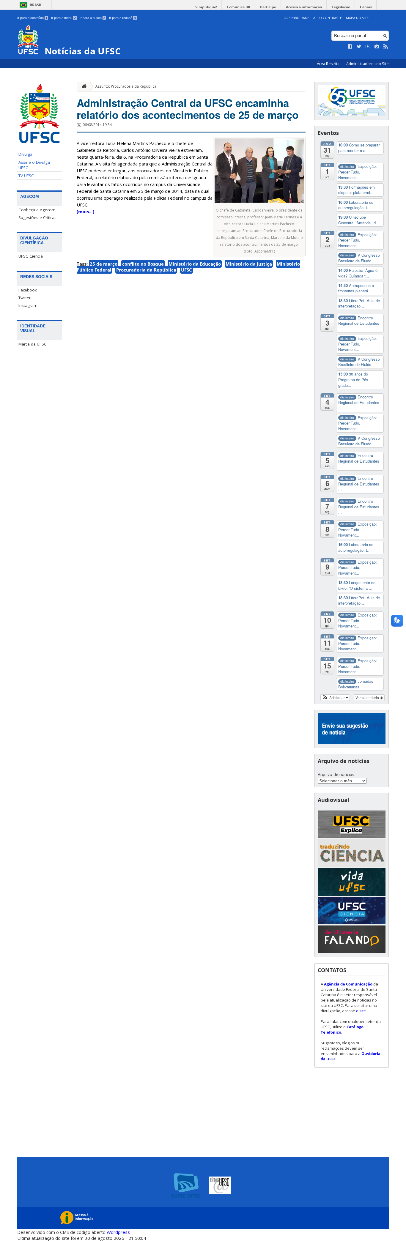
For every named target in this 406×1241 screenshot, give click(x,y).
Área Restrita (328, 63)
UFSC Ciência (30, 256)
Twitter (24, 297)
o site (361, 1010)
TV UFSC (26, 175)
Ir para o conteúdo (32, 18)
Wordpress (118, 1232)
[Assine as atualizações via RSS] (385, 46)
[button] (335, 698)
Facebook (27, 290)
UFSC (186, 270)
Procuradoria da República (146, 270)
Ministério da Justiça (249, 264)
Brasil (36, 4)
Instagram (27, 305)
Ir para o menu (63, 18)
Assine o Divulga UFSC (34, 165)
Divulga (25, 154)
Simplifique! (206, 7)
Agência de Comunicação (348, 984)
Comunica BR (238, 7)
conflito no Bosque (143, 264)
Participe (268, 7)
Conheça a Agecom (37, 209)
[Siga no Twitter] (359, 46)
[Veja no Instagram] (376, 46)
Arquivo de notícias (336, 774)
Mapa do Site (357, 17)
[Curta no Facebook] (350, 46)
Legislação (341, 7)
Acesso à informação (304, 7)
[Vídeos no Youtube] (368, 46)
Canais (366, 7)
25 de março (103, 264)
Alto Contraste (327, 17)
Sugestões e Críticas (37, 217)
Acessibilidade (296, 17)
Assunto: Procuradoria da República (125, 86)
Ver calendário (367, 697)
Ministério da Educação (195, 264)
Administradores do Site (367, 63)
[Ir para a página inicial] (82, 86)
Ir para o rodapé (122, 18)
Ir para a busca (92, 18)
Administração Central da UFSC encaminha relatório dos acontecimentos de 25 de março (187, 108)
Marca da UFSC (32, 344)
